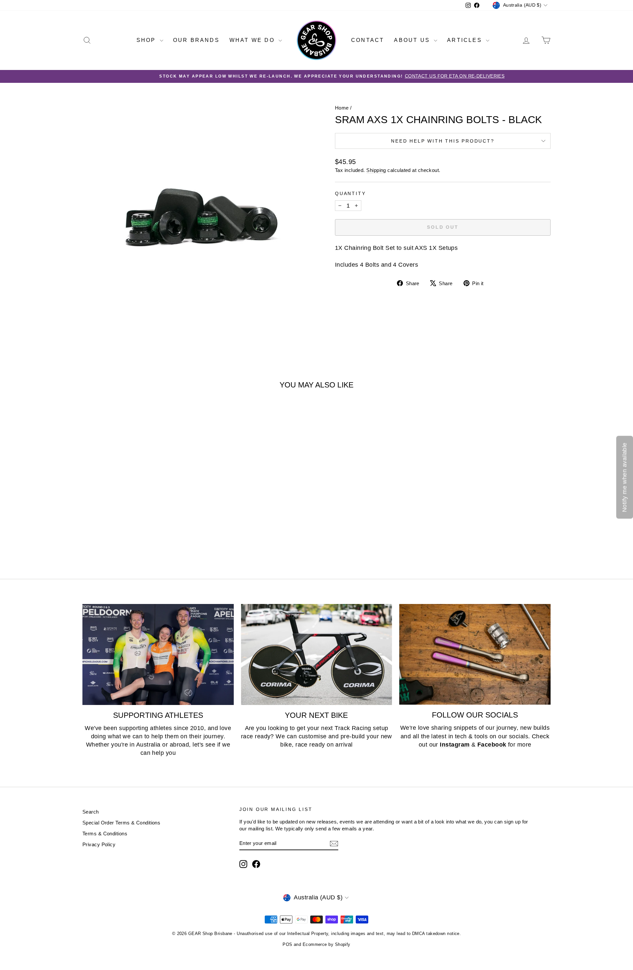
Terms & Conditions (104, 833)
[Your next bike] (316, 654)
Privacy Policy (98, 844)
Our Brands (196, 40)
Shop (147, 40)
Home (342, 108)
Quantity (350, 193)
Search (90, 812)
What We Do (253, 40)
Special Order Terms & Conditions (121, 822)
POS (287, 944)
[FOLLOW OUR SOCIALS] (475, 654)
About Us (413, 40)
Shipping (376, 170)
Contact (367, 40)
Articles (465, 40)
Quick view (138, 510)
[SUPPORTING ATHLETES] (158, 654)
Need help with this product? (442, 141)
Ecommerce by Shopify (326, 944)
